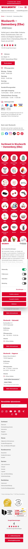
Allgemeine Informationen (7, 10)
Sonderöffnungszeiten (6, 443)
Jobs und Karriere (5, 464)
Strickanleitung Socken (7, 427)
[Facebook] (15, 411)
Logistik (3, 471)
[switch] (24, 274)
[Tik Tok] (12, 414)
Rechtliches (5, 480)
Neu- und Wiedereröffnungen (8, 445)
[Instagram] (6, 411)
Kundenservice (6, 450)
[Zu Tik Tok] (14, 133)
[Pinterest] (16, 414)
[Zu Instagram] (10, 133)
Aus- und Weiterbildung (7, 474)
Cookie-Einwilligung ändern (8, 488)
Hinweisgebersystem (14, 540)
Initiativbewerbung (5, 476)
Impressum (4, 483)
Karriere (3, 461)
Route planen (8, 63)
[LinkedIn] (19, 411)
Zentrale (3, 469)
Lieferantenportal (15, 536)
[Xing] (23, 411)
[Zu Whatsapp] (2, 133)
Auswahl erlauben (14, 299)
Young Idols (4, 434)
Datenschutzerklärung (6, 485)
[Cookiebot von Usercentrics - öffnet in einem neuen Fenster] (20, 244)
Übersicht (3, 424)
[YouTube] (11, 411)
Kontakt (3, 457)
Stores (3, 438)
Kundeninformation (6, 455)
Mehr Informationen (12, 313)
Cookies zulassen (14, 294)
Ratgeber (3, 431)
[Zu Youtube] (18, 133)
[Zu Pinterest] (22, 133)
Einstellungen (19, 289)
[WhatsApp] (2, 411)
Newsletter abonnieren (10, 402)
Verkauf (3, 467)
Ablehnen (14, 304)
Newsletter (4, 452)
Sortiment (4, 421)
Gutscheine (4, 429)
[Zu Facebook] (6, 133)
